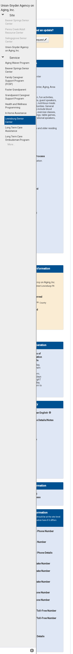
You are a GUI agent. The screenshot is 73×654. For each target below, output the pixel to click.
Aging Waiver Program (17, 63)
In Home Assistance (15, 113)
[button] (3, 14)
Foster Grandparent (15, 89)
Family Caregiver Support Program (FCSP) (14, 80)
